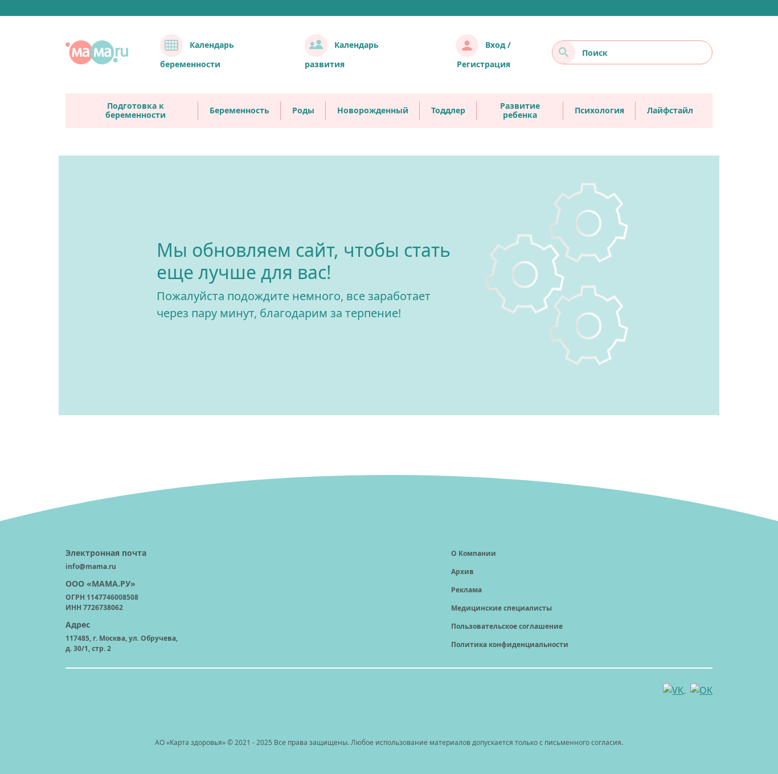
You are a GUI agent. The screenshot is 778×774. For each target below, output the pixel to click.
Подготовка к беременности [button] (135, 111)
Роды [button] (303, 110)
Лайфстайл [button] (670, 110)
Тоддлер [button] (448, 110)
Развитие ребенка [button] (520, 111)
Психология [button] (599, 110)
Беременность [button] (239, 110)
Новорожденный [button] (372, 110)
